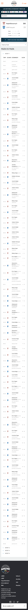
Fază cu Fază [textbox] (5, 45)
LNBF (2, 578)
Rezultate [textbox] (4, 16)
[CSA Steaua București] (8, 11)
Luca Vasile (15, 95)
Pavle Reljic (15, 102)
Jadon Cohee (15, 154)
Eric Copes (14, 72)
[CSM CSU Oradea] (11, 11)
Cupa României (5, 580)
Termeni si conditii (6, 594)
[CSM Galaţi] (13, 11)
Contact (3, 598)
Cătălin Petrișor (16, 107)
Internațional (5, 583)
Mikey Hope (15, 118)
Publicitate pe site (6, 589)
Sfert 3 (7, 550)
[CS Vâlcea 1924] (6, 11)
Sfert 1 (7, 53)
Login (24, 3)
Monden (18, 585)
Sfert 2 (7, 547)
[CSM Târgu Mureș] (16, 11)
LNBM (2, 576)
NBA (2, 585)
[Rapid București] (22, 11)
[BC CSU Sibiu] (2, 11)
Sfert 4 (7, 553)
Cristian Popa (15, 338)
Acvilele (18, 579)
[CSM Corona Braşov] (9, 11)
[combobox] (14, 15)
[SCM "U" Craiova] (23, 11)
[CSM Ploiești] (15, 11)
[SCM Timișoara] (25, 11)
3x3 (17, 582)
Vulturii (18, 576)
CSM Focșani (10, 27)
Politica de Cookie (5, 590)
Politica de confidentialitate (8, 596)
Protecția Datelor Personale (8, 592)
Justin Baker (15, 77)
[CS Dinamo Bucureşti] (4, 11)
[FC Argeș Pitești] (20, 11)
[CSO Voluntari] (18, 11)
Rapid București (11, 23)
